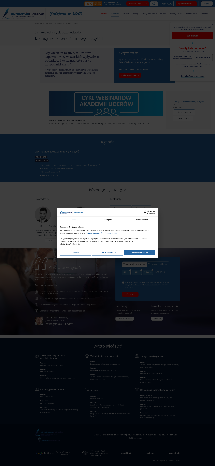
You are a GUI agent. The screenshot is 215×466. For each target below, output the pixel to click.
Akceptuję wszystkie (140, 253)
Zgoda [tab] (73, 220)
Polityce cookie (111, 233)
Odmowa (75, 253)
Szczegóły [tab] (107, 220)
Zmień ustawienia (106, 253)
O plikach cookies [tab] (141, 220)
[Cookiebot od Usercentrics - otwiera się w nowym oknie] (145, 212)
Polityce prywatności (94, 233)
